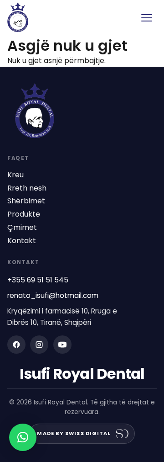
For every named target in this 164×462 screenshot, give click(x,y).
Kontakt (21, 241)
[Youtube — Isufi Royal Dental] (62, 344)
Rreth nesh (26, 188)
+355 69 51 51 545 (37, 280)
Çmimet (22, 228)
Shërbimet (26, 201)
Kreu (15, 175)
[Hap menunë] (147, 18)
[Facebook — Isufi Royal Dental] (16, 344)
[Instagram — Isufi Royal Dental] (39, 344)
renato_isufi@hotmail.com (52, 295)
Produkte (23, 214)
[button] (22, 437)
